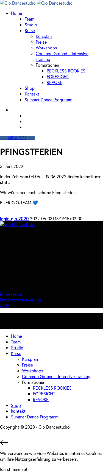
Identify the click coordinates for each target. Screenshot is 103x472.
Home (16, 13)
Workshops (46, 48)
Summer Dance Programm (48, 99)
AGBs (5, 305)
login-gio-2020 (14, 218)
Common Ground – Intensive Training (56, 376)
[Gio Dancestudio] (36, 3)
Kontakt (32, 94)
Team (29, 19)
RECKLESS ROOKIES (66, 71)
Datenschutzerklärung (20, 300)
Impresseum (11, 294)
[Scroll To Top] (51, 443)
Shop (30, 88)
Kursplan (44, 36)
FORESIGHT (58, 76)
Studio (31, 24)
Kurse (30, 30)
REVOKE (54, 82)
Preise (41, 42)
